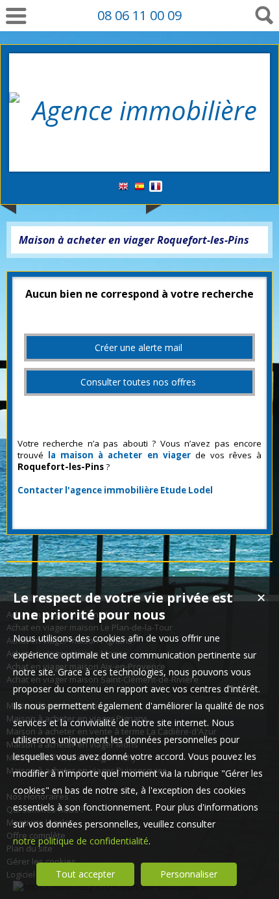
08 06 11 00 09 (139, 15)
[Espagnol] (139, 187)
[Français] (155, 187)
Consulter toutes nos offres (138, 382)
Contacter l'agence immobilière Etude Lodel (115, 490)
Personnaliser (188, 874)
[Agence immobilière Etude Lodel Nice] (139, 146)
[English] (123, 187)
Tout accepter (85, 874)
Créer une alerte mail (138, 347)
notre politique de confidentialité (81, 841)
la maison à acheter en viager (119, 455)
